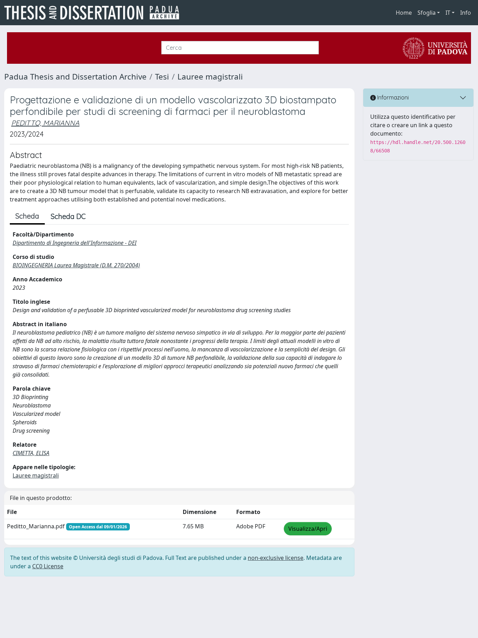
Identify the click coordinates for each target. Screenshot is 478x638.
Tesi (162, 76)
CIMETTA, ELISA (31, 453)
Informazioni (392, 97)
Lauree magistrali (210, 76)
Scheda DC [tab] (68, 216)
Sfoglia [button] (426, 12)
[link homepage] (94, 12)
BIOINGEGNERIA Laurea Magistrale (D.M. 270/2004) (76, 265)
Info (465, 12)
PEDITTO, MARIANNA (45, 122)
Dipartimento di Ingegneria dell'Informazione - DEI (74, 243)
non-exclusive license (275, 558)
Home (404, 12)
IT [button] (447, 12)
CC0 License (47, 566)
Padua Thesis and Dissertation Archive (75, 76)
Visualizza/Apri (307, 529)
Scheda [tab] (27, 216)
